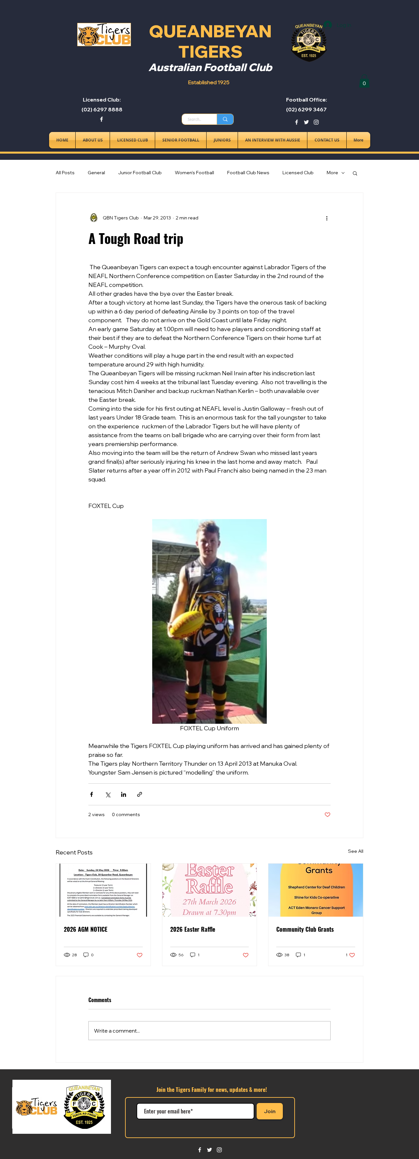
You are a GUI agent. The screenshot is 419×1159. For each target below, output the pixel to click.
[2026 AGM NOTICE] (103, 890)
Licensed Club (298, 173)
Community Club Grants (305, 929)
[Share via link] (140, 794)
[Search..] (225, 119)
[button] (364, 81)
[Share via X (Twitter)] (107, 794)
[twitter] (306, 122)
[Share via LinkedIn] (123, 794)
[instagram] (316, 122)
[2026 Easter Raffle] (209, 890)
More (332, 173)
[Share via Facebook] (91, 794)
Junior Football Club (140, 173)
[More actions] (327, 218)
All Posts (65, 173)
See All (355, 851)
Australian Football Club (210, 67)
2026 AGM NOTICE (85, 929)
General (96, 173)
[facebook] (101, 119)
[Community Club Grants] (315, 890)
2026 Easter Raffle (192, 929)
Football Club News (248, 173)
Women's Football (194, 173)
